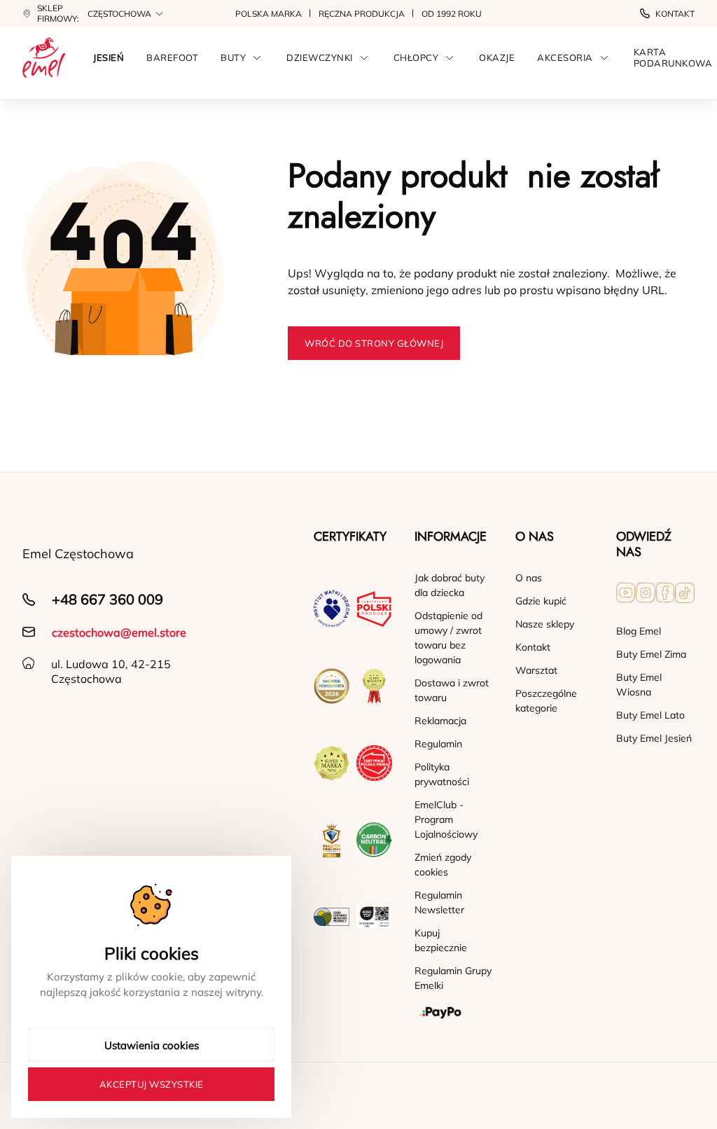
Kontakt (675, 13)
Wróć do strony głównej (374, 343)
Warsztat (536, 670)
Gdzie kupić (540, 601)
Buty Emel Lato (650, 715)
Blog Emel (638, 631)
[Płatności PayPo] (454, 1012)
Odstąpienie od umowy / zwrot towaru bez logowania (448, 637)
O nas (528, 578)
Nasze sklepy (544, 624)
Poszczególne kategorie (546, 700)
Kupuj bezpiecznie (441, 940)
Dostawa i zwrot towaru (452, 690)
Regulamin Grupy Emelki (453, 978)
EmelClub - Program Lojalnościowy (446, 819)
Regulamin (438, 743)
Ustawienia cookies (151, 1045)
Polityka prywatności (442, 774)
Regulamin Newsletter (439, 902)
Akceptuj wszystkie (151, 1084)
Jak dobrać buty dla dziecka (450, 585)
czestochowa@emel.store (119, 632)
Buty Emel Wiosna (639, 684)
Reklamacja (440, 720)
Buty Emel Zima (651, 654)
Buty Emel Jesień (654, 738)
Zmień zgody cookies (443, 864)
